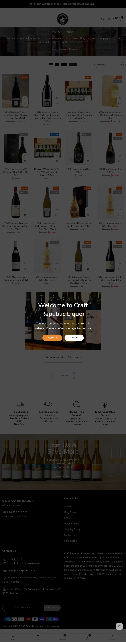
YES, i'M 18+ (52, 337)
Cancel (74, 337)
